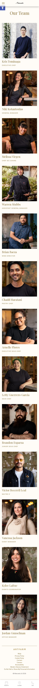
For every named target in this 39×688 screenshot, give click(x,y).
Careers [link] (19, 662)
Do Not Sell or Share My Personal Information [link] (19, 669)
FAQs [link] (19, 654)
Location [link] (20, 685)
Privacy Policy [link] (19, 656)
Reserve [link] (6, 685)
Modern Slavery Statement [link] (19, 667)
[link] (2, 7)
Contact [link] (19, 660)
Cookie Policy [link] (19, 658)
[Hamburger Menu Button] (3, 3)
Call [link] (32, 685)
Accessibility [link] (19, 665)
